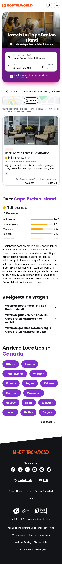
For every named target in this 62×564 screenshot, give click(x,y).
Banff (28, 402)
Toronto (30, 364)
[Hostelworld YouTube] (34, 469)
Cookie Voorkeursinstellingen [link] (31, 549)
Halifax (28, 412)
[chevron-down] (32, 210)
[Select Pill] (49, 5)
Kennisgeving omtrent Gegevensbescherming (31, 527)
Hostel (9, 149)
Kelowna (49, 383)
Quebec (11, 402)
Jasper (10, 412)
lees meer (26, 111)
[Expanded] (6, 91)
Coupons (33, 535)
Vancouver (33, 392)
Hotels (29, 491)
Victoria (11, 383)
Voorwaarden (19, 535)
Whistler (47, 402)
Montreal (11, 392)
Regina (30, 383)
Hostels (20, 491)
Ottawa (10, 364)
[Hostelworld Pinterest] (41, 469)
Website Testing (23, 542)
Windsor (38, 373)
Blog (11, 491)
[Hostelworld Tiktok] (49, 469)
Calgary (47, 412)
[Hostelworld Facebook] (13, 469)
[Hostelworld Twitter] (20, 469)
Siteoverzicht (40, 542)
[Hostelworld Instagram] (27, 469)
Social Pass (31, 498)
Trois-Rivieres (14, 373)
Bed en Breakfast (44, 491)
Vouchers (45, 535)
